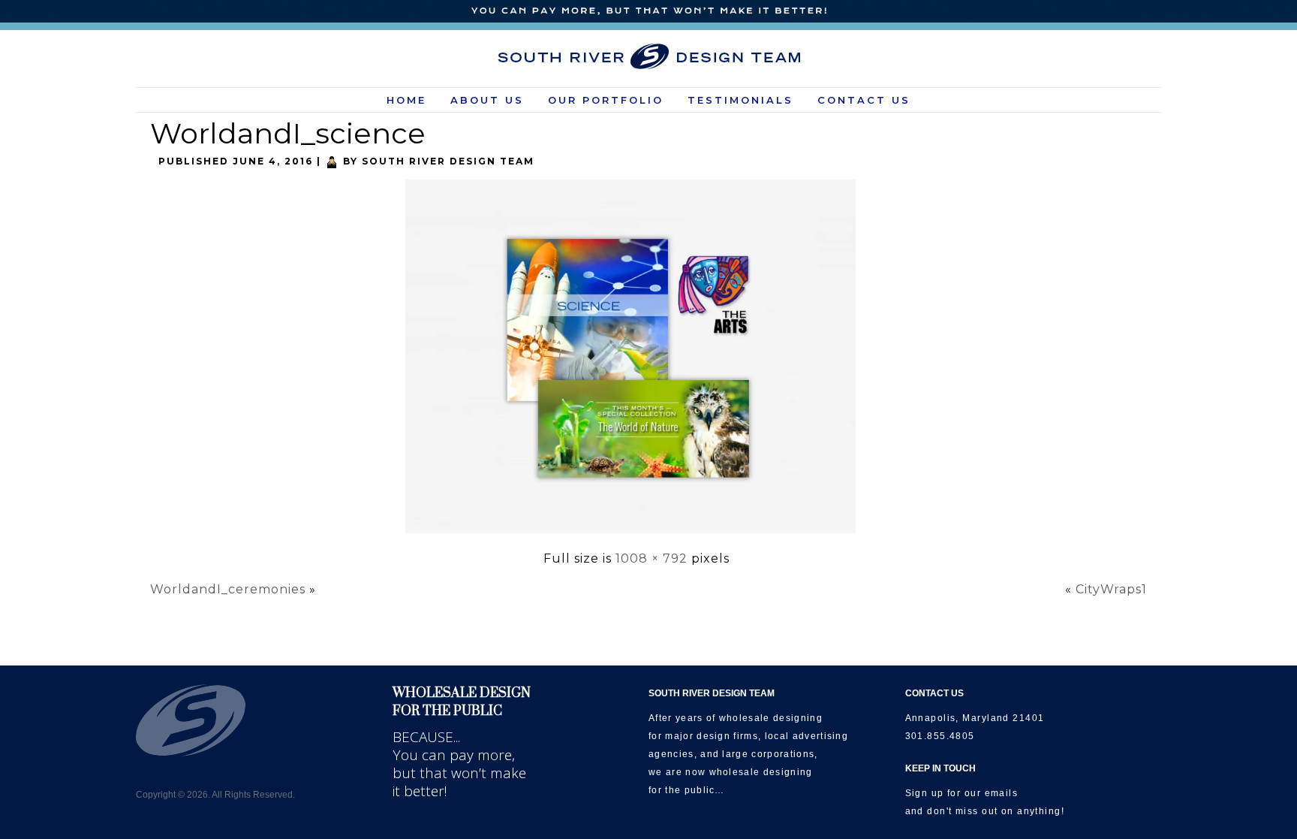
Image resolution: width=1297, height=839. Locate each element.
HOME (406, 100)
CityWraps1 (1111, 589)
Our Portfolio (606, 100)
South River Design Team (448, 161)
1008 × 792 (651, 558)
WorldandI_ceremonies (227, 589)
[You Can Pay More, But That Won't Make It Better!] (648, 12)
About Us (487, 100)
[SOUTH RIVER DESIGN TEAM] (649, 56)
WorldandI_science (288, 133)
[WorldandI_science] (636, 534)
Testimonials (740, 100)
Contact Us (863, 100)
